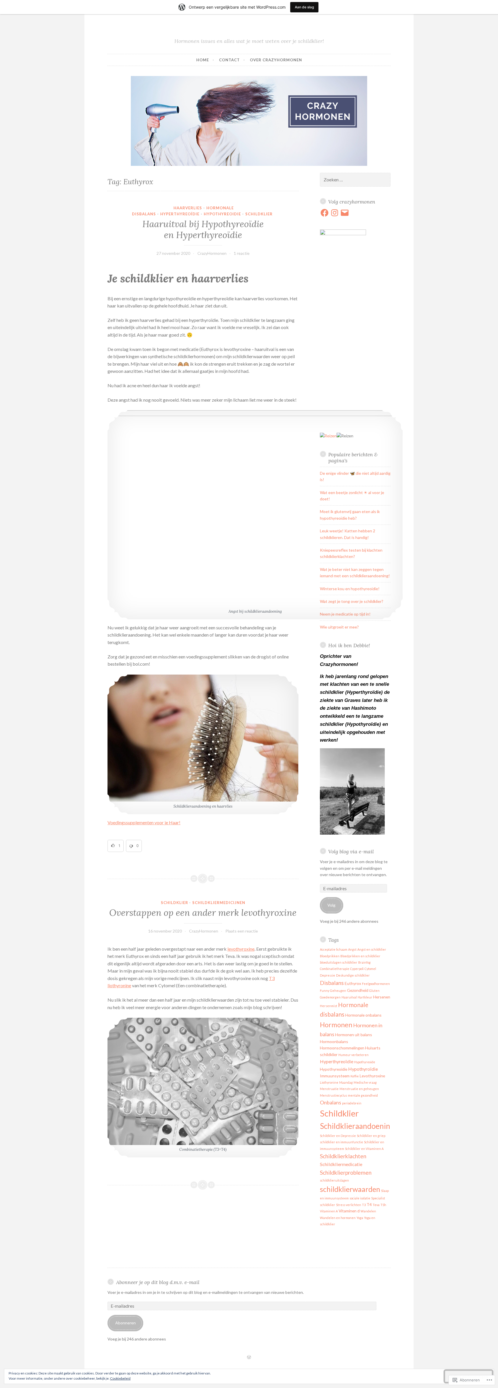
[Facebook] (324, 212)
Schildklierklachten (343, 1156)
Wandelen (368, 1211)
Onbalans (330, 1102)
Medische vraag (365, 1082)
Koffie (354, 1076)
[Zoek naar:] (355, 179)
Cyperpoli (357, 969)
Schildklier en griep (371, 1136)
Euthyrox (353, 983)
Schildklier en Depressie (338, 1136)
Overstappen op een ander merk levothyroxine (203, 912)
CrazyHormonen (212, 253)
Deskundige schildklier (353, 975)
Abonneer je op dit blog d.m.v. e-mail (157, 1282)
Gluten (374, 990)
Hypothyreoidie (222, 214)
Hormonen (336, 1025)
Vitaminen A (329, 1211)
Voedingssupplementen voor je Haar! (143, 822)
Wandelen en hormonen (338, 1218)
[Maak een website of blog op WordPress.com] (249, 1357)
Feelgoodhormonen (376, 984)
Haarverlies (187, 208)
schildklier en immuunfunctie (341, 1142)
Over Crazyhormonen (276, 60)
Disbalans (332, 982)
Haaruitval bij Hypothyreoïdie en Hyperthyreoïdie (203, 229)
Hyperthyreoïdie (179, 214)
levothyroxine (240, 949)
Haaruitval (349, 997)
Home (202, 60)
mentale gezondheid (363, 1095)
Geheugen (338, 990)
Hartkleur (365, 997)
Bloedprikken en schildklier (360, 956)
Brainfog (364, 962)
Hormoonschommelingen (342, 1047)
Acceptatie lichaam (333, 949)
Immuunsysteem (335, 1075)
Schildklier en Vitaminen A (364, 1148)
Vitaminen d (349, 1210)
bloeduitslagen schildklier (338, 962)
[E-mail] (344, 212)
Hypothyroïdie (363, 1069)
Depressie (327, 975)
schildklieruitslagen (334, 1180)
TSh (383, 1205)
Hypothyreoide (364, 1062)
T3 (364, 1205)
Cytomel (370, 969)
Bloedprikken (329, 956)
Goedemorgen (330, 997)
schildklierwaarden (350, 1189)
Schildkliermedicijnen (218, 902)
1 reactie (242, 253)
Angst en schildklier (371, 949)
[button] (115, 846)
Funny (324, 990)
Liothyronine (329, 1082)
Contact (229, 60)
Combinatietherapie (334, 969)
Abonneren (125, 1322)
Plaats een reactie (241, 931)
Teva (376, 1205)
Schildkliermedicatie (341, 1164)
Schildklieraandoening (357, 1126)
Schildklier (259, 214)
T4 (369, 1204)
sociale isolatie (360, 1198)
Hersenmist (328, 1006)
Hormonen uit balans (353, 1034)
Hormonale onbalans (363, 1015)
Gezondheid (357, 990)
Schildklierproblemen (345, 1172)
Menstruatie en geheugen (359, 1089)
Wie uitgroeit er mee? (339, 626)
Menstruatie (329, 1089)
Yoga (359, 1218)
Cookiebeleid (120, 1378)
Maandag (346, 1082)
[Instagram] (334, 212)
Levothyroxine (372, 1075)
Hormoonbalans (334, 1041)
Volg (331, 905)
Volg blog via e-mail (351, 851)
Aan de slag (304, 7)
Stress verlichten (348, 1205)
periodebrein (351, 1103)
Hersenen (381, 996)
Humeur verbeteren (353, 1055)
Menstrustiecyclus (333, 1095)
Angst (352, 949)
